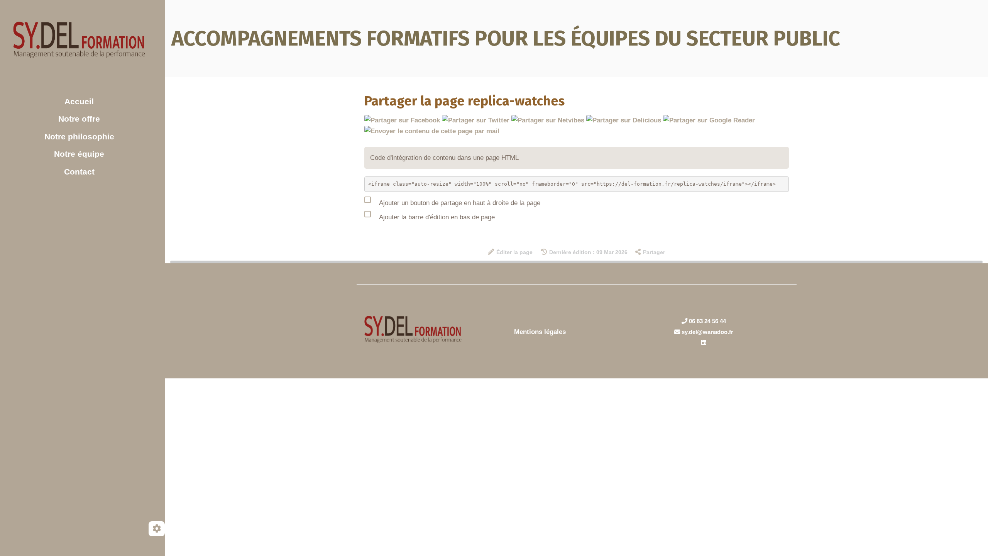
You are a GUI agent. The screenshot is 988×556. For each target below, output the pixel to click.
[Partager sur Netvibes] (547, 120)
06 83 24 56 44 (706, 321)
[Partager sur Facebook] (402, 120)
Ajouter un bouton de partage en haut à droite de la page (458, 203)
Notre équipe (79, 153)
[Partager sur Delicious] (623, 120)
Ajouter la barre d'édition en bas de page (436, 217)
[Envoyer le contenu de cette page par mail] (431, 130)
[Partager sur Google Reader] (709, 120)
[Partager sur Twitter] (475, 120)
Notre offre (79, 118)
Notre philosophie (79, 136)
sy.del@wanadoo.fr (706, 332)
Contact (79, 171)
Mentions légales (540, 332)
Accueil (79, 101)
